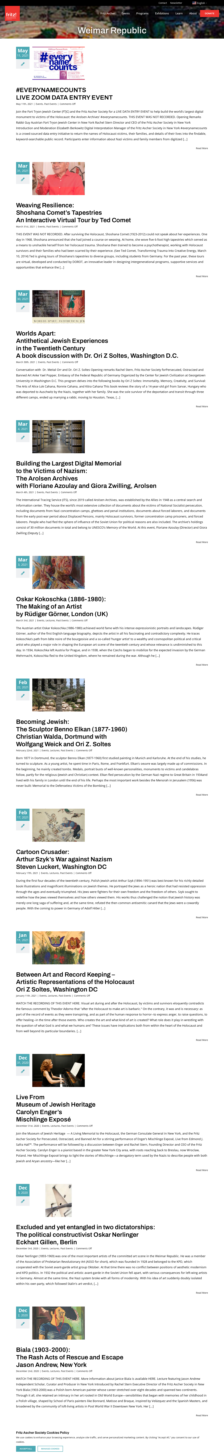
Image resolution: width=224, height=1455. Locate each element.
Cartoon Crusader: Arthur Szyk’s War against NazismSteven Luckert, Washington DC (64, 859)
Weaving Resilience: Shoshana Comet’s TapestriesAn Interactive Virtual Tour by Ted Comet (73, 213)
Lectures (50, 620)
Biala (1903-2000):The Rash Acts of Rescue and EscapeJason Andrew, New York (69, 1357)
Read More (202, 148)
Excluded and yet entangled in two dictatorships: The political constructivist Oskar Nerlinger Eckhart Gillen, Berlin (85, 1234)
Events (39, 103)
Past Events (50, 103)
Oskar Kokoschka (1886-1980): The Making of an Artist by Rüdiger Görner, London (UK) (62, 606)
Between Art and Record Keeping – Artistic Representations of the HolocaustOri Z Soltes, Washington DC (75, 982)
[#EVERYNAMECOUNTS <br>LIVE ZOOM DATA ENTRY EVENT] (58, 63)
